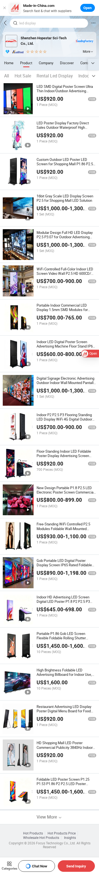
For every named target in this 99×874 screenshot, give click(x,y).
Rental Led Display (55, 76)
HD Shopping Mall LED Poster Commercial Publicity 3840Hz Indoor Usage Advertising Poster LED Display (66, 747)
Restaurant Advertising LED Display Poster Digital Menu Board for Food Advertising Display (64, 711)
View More (47, 817)
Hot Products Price (62, 833)
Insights (70, 838)
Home (8, 62)
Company (46, 62)
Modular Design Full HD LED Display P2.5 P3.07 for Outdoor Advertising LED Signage (65, 237)
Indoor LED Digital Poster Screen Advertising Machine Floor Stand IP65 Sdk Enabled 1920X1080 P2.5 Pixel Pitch (66, 348)
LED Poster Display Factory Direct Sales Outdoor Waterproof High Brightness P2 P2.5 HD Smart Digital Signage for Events (65, 130)
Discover (67, 62)
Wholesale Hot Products (41, 838)
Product (26, 62)
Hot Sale (23, 76)
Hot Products (33, 833)
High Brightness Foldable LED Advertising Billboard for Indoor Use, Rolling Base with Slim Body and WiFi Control (65, 677)
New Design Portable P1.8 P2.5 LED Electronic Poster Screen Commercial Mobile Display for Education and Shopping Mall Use (65, 494)
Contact (86, 62)
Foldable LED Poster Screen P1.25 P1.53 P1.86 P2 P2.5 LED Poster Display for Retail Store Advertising (63, 784)
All (6, 76)
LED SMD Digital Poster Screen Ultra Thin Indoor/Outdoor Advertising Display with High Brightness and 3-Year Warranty (65, 93)
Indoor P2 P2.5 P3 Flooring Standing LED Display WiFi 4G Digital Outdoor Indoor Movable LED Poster (64, 419)
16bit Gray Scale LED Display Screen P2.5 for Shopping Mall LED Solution (65, 198)
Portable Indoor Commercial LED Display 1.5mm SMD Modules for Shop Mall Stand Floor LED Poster (63, 309)
